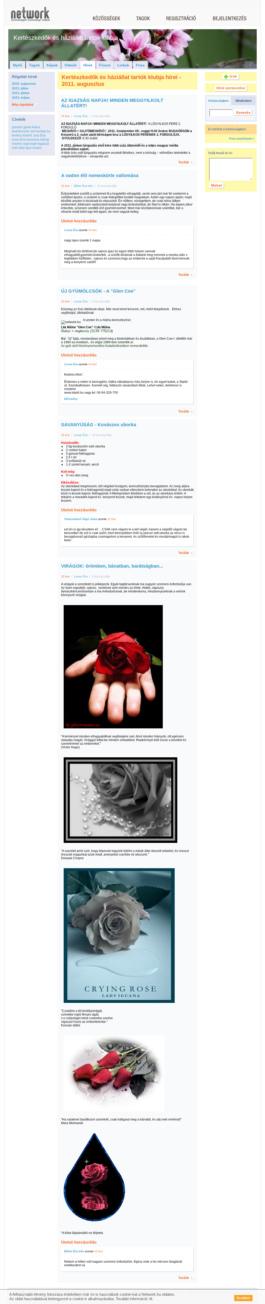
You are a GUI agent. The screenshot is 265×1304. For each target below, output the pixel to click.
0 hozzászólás (101, 116)
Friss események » (241, 138)
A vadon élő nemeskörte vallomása (99, 175)
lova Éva (39, 135)
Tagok (34, 65)
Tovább (183, 162)
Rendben (243, 1298)
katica (36, 127)
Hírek (87, 65)
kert (33, 131)
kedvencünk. (21, 131)
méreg (44, 139)
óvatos (37, 148)
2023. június (21, 93)
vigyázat (43, 144)
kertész (17, 135)
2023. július (20, 88)
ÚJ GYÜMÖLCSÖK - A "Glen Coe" (98, 291)
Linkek (123, 65)
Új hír (233, 76)
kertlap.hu (43, 131)
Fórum (105, 65)
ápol (28, 148)
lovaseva (32, 139)
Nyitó (17, 65)
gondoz (17, 127)
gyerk (27, 127)
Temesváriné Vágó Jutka (80, 519)
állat (22, 148)
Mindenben (243, 101)
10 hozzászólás (107, 185)
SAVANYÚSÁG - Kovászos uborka (98, 424)
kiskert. (28, 135)
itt (150, 1299)
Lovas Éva (80, 116)
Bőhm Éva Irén (83, 185)
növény (17, 144)
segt (26, 144)
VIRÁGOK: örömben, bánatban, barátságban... (112, 566)
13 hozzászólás (102, 435)
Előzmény (71, 398)
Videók (70, 65)
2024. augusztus (24, 84)
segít (33, 144)
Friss (140, 65)
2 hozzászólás (101, 301)
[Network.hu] (30, 16)
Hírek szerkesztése (230, 88)
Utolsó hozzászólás (79, 221)
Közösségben (218, 101)
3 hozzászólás (101, 576)
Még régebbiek (23, 104)
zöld (15, 148)
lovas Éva (19, 139)
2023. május (21, 98)
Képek (52, 65)
